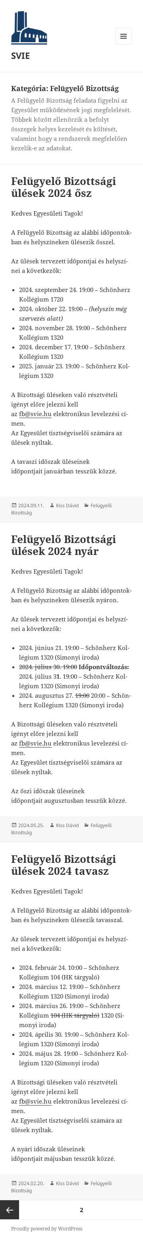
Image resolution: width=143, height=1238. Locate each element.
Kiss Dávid (67, 505)
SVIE (20, 55)
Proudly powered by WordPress (46, 1228)
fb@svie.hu (35, 414)
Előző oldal (9, 1209)
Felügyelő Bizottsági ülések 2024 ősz (63, 187)
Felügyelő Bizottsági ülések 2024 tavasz (63, 865)
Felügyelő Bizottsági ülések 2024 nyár (63, 545)
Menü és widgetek (124, 44)
